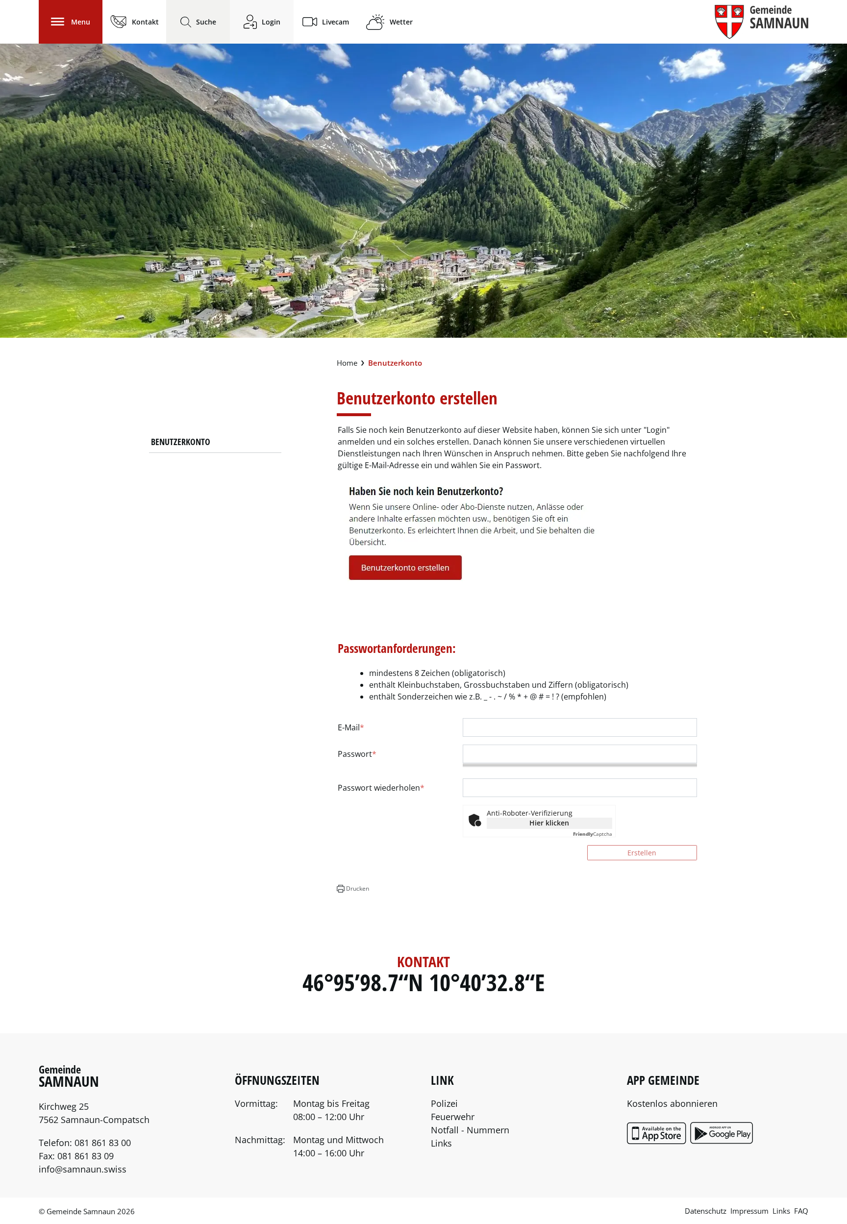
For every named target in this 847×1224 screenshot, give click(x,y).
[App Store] (657, 1141)
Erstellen (641, 852)
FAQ (801, 1211)
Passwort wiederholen (381, 787)
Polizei (444, 1103)
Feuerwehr (452, 1117)
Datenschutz (705, 1211)
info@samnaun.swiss (82, 1169)
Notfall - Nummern (470, 1130)
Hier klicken (549, 822)
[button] (353, 889)
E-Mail (351, 727)
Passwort (357, 754)
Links (441, 1143)
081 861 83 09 (85, 1156)
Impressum (749, 1211)
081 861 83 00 (103, 1143)
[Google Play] (722, 1141)
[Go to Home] (347, 363)
